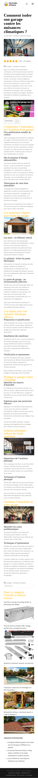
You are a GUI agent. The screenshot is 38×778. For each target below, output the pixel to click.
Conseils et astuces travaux (22, 36)
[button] (15, 66)
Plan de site (21, 775)
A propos (29, 775)
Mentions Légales (14, 773)
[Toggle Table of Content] (16, 121)
